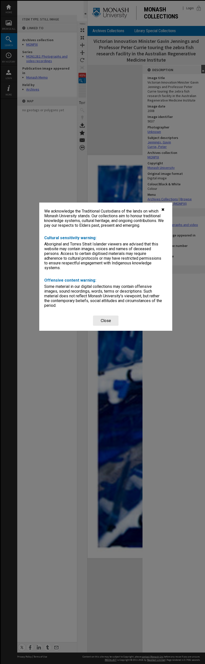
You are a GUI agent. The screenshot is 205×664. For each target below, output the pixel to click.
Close (106, 320)
